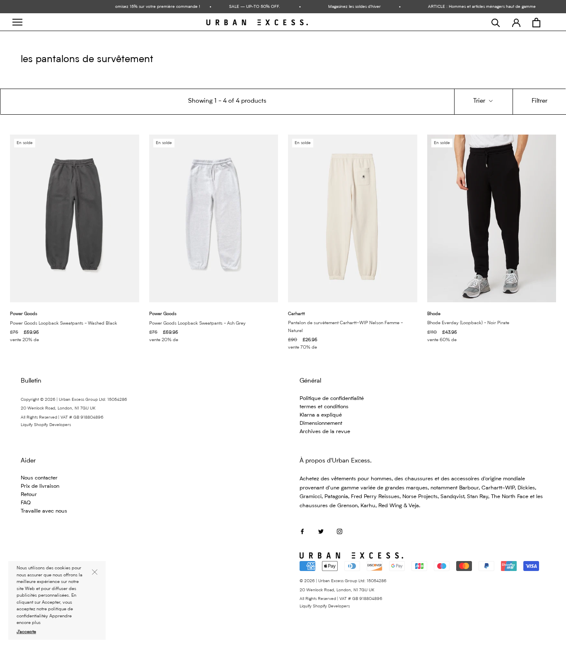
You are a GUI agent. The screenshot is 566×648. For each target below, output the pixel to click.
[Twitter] (321, 531)
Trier (480, 101)
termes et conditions (324, 407)
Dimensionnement (321, 423)
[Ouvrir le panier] (536, 22)
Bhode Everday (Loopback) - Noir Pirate (468, 323)
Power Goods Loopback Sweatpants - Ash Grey (197, 323)
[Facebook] (302, 531)
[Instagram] (339, 531)
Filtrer (539, 101)
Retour (29, 494)
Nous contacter (39, 478)
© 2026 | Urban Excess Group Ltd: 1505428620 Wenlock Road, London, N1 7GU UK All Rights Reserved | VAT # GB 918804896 (343, 590)
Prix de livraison (40, 486)
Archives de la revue (325, 431)
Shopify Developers (52, 425)
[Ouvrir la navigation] (17, 22)
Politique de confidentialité (332, 398)
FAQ (26, 503)
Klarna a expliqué (321, 415)
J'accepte (26, 632)
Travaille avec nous (44, 511)
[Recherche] (495, 22)
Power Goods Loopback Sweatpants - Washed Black (63, 323)
